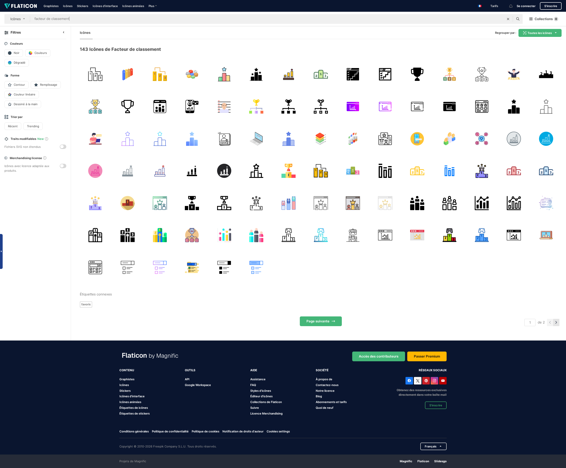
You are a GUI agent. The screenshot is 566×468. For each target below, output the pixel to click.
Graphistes (51, 6)
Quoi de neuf (324, 407)
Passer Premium (427, 356)
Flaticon (423, 461)
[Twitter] (417, 380)
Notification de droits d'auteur (243, 431)
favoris (86, 304)
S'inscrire (550, 6)
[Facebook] (409, 380)
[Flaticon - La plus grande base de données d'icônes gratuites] (20, 6)
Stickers (82, 6)
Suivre (254, 407)
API (187, 379)
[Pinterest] (426, 380)
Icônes (68, 6)
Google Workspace (198, 385)
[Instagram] (434, 380)
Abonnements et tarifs (331, 402)
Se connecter (526, 6)
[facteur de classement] (127, 74)
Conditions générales (134, 431)
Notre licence (325, 390)
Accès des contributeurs (378, 356)
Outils (190, 370)
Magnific (406, 461)
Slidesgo (440, 461)
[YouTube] (443, 380)
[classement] (95, 74)
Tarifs (494, 6)
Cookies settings (278, 431)
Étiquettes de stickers (134, 413)
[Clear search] (508, 19)
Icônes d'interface (105, 6)
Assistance (258, 379)
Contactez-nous (327, 385)
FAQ (253, 385)
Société (322, 370)
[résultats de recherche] (95, 267)
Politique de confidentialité (170, 431)
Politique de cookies (205, 431)
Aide (253, 370)
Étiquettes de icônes (133, 407)
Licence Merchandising (266, 413)
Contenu (126, 370)
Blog (319, 396)
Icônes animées (133, 6)
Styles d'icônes (260, 390)
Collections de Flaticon (266, 402)
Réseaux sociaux (433, 370)
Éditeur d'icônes (261, 396)
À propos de (324, 379)
